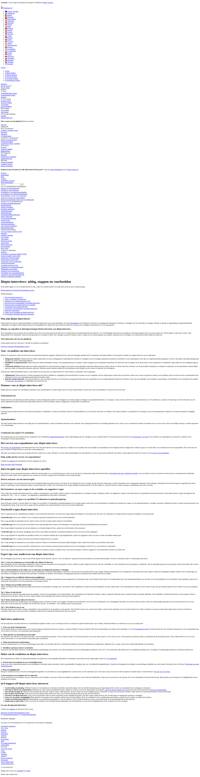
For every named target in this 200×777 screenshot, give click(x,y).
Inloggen (4, 84)
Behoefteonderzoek (7, 228)
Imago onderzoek (6, 216)
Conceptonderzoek (7, 222)
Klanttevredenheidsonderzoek (10, 203)
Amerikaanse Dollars (12, 80)
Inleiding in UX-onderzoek (10, 190)
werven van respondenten (12, 447)
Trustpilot (20, 771)
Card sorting (5, 243)
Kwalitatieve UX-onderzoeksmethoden (14, 192)
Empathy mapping (7, 235)
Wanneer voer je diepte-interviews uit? (17, 301)
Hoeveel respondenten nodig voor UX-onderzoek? (17, 200)
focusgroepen (19, 381)
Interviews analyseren (12, 310)
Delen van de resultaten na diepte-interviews (19, 312)
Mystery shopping (7, 207)
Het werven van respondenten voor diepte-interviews (22, 303)
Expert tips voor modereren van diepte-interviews (21, 309)
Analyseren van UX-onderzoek (11, 261)
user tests (11, 381)
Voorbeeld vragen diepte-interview (16, 307)
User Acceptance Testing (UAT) (11, 231)
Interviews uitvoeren (7, 346)
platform (12, 461)
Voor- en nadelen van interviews (15, 299)
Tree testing (4, 239)
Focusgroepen (5, 246)
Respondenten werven (26, 290)
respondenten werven (142, 629)
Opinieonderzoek (6, 211)
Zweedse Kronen (11, 78)
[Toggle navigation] (11, 86)
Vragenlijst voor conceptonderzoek (12, 273)
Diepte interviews (6, 245)
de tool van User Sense (162, 672)
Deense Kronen (11, 75)
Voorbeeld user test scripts (9, 265)
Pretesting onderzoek (8, 209)
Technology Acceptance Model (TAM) (13, 254)
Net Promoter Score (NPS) (9, 260)
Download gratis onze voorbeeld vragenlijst (123, 473)
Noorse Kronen (11, 77)
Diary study (5, 248)
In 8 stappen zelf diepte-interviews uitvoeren (19, 314)
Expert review (5, 220)
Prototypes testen (6, 241)
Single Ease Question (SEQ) (10, 258)
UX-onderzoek (112, 658)
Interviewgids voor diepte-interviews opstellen (20, 305)
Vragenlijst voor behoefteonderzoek (12, 275)
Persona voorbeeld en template (11, 276)
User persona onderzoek (9, 226)
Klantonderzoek (6, 205)
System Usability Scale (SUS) (11, 256)
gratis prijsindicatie (56, 169)
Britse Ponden (10, 73)
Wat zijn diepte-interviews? (14, 297)
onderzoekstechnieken (57, 437)
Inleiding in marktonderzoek (10, 188)
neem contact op (73, 169)
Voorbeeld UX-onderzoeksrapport (12, 267)
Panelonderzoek (6, 213)
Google (27, 771)
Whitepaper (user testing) (9, 269)
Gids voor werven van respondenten (13, 198)
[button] (7, 8)
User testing (5, 237)
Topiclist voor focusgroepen (10, 271)
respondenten (74, 323)
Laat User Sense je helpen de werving (117, 690)
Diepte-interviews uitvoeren (10, 290)
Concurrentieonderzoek (8, 218)
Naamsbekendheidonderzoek (10, 215)
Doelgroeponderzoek (8, 224)
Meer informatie (17, 464)
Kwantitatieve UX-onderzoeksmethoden (14, 194)
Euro (7, 71)
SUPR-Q (4, 252)
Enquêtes (4, 233)
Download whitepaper (8, 726)
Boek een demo (6, 464)
